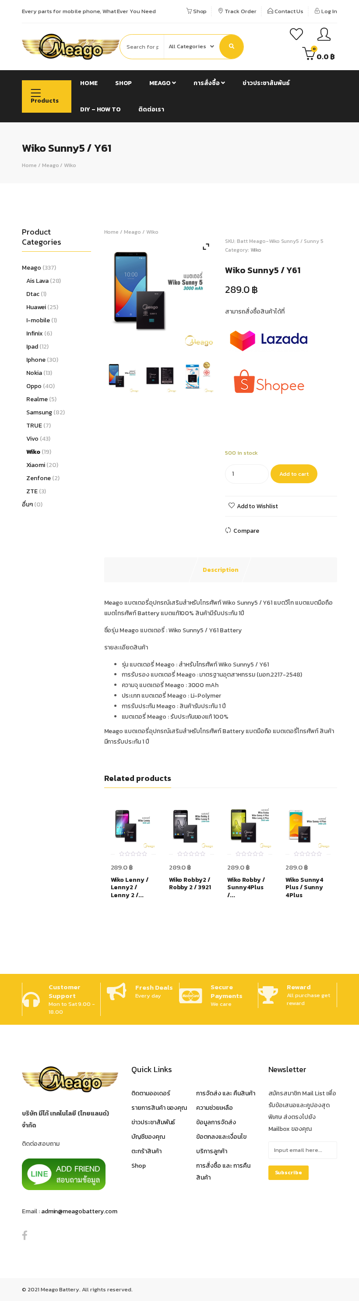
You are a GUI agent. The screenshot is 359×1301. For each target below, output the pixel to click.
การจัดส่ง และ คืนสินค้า (225, 1093)
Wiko (70, 165)
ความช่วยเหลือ (214, 1107)
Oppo (34, 386)
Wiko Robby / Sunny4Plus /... (246, 887)
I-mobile (38, 320)
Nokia (34, 373)
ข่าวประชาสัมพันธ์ (266, 83)
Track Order (239, 11)
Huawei (36, 307)
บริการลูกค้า (211, 1151)
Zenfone (38, 478)
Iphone (36, 359)
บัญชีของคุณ (148, 1136)
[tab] (220, 570)
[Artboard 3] (197, 376)
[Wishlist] (296, 35)
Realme (37, 399)
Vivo (32, 438)
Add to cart (294, 474)
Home (89, 83)
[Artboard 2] (160, 376)
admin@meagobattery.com (79, 1211)
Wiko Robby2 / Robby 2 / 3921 (190, 883)
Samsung (39, 412)
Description (221, 569)
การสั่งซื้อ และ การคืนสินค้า (223, 1171)
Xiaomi (35, 465)
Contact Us (288, 11)
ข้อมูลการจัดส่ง (216, 1122)
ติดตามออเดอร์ (150, 1093)
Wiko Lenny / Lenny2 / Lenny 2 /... (129, 887)
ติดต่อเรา (151, 109)
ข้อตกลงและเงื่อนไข (221, 1136)
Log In (328, 11)
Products (45, 100)
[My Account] (324, 35)
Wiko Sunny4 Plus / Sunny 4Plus (304, 887)
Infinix (34, 333)
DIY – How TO (100, 109)
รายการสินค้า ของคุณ (159, 1107)
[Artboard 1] (123, 376)
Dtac (32, 294)
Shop (199, 11)
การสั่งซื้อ (207, 83)
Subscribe (289, 1172)
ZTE (32, 491)
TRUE (34, 425)
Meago (160, 83)
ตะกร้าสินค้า (146, 1151)
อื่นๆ (27, 504)
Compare (246, 530)
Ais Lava (37, 280)
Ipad (32, 346)
